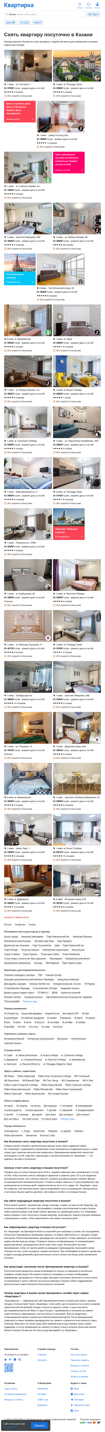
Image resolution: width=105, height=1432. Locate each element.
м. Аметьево (10, 1063)
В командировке (84, 1105)
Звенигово (31, 1135)
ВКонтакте (79, 1394)
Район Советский (13, 1093)
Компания (43, 1388)
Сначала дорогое (13, 1110)
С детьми (51, 1110)
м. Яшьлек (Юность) (30, 1063)
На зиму (46, 1026)
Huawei (15, 1359)
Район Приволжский (51, 1084)
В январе (52, 1017)
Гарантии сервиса (80, 1360)
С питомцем (66, 1105)
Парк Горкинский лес (73, 945)
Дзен (76, 1410)
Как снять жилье (79, 1354)
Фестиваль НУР (71, 1013)
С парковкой (65, 1110)
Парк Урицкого (64, 940)
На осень (33, 1026)
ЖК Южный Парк (31, 1080)
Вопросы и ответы (80, 1365)
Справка (42, 1354)
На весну (57, 1026)
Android (10, 1359)
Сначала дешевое (34, 1110)
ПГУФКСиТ (43, 992)
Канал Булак (78, 949)
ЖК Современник (70, 1080)
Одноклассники (82, 1405)
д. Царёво (66, 1130)
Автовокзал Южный (14, 1038)
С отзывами (22, 1114)
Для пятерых (83, 1114)
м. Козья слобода (49, 1055)
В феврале (65, 1017)
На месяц (35, 1105)
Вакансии (42, 1405)
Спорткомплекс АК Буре (45, 988)
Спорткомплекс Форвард (16, 988)
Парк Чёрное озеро (72, 962)
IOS (5, 1359)
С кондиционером (84, 1110)
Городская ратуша (33, 996)
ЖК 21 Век (87, 1080)
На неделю (21, 1105)
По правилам (10, 1426)
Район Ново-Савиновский (69, 1089)
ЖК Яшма (9, 1076)
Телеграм (79, 1399)
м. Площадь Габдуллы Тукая (57, 1063)
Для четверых (66, 1114)
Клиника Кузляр (53, 974)
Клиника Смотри (12, 996)
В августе (39, 1022)
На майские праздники (32, 1017)
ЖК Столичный (82, 1076)
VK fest (85, 1013)
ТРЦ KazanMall (12, 1001)
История (42, 1394)
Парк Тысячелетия (42, 945)
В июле (27, 1022)
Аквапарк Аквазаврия (32, 936)
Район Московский (43, 1089)
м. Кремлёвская (77, 1059)
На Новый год (11, 1013)
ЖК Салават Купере (58, 1093)
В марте (79, 1017)
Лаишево (53, 1130)
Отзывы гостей (78, 1371)
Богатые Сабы (47, 1135)
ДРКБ (55, 992)
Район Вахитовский (35, 1093)
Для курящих (50, 1105)
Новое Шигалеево (13, 1135)
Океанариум (55, 958)
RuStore (19, 1359)
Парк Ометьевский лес (58, 936)
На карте (8, 1105)
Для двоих (37, 1114)
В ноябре (80, 1022)
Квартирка (20, 5)
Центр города (11, 936)
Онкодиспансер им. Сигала (67, 983)
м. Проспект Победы (55, 1059)
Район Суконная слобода (78, 1084)
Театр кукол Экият (50, 954)
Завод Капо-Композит (68, 979)
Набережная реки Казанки (17, 940)
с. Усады (26, 1130)
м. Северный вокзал (31, 1059)
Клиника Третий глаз (39, 983)
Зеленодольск (11, 1130)
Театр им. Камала (30, 949)
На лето (22, 1026)
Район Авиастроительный (17, 1089)
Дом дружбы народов (15, 983)
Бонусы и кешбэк (79, 1376)
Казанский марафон (32, 1013)
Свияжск (78, 1130)
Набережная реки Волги (77, 958)
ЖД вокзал (62, 1038)
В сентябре (53, 1022)
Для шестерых (11, 1118)
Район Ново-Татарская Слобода (54, 1076)
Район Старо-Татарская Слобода (21, 1084)
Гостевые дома (49, 1118)
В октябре (67, 1022)
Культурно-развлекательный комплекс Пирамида (29, 979)
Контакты (42, 1360)
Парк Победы (11, 949)
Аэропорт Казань (12, 1043)
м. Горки (8, 1055)
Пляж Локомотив (71, 954)
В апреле (90, 1017)
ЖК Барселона (11, 1080)
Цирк (57, 945)
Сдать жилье (10, 1388)
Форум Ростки (52, 1013)
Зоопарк (38, 962)
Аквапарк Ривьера (82, 936)
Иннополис (39, 1130)
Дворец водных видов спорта (19, 992)
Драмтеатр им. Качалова (16, 945)
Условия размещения (15, 1394)
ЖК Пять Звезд (50, 1080)
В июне (17, 1022)
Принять (39, 1425)
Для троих (51, 1114)
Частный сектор (30, 1118)
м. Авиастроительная (26, 1055)
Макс (76, 1388)
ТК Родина (89, 983)
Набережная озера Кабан (55, 949)
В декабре (9, 1026)
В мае (7, 1022)
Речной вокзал (78, 1038)
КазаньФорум (11, 1017)
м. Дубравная (11, 1059)
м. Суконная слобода (72, 1055)
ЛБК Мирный (52, 962)
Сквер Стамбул (12, 954)
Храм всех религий (70, 992)
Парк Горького (30, 954)
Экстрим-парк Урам (44, 940)
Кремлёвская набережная (17, 962)
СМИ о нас (43, 1399)
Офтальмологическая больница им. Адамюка (69, 996)
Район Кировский (26, 1076)
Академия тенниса (70, 988)
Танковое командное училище (19, 974)
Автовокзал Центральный (40, 1038)
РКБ (40, 974)
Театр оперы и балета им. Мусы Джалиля (25, 958)
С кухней (8, 1114)
